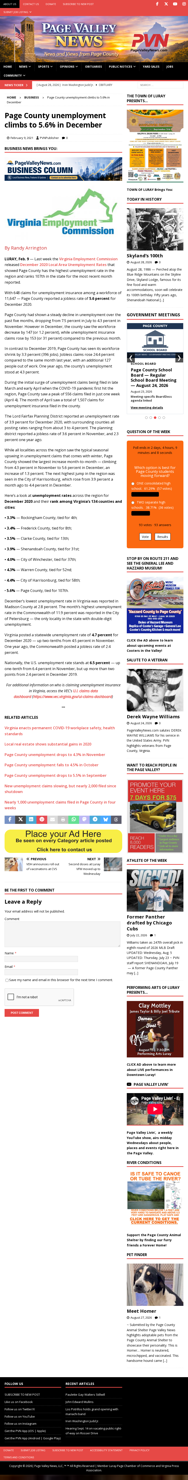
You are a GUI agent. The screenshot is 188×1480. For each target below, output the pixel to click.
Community (13, 75)
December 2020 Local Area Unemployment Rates (63, 264)
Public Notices (120, 67)
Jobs (169, 67)
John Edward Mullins (80, 1402)
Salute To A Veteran (147, 660)
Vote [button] (145, 537)
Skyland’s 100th (145, 256)
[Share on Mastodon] (84, 820)
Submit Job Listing (15, 12)
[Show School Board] (155, 417)
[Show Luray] (146, 417)
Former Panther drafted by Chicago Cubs (149, 923)
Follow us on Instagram (20, 1424)
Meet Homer (141, 1311)
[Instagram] (184, 4)
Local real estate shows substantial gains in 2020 (48, 744)
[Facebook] (157, 4)
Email (9, 966)
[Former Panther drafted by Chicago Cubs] (155, 890)
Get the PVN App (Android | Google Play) (33, 1438)
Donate (51, 4)
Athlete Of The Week (147, 860)
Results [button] (162, 537)
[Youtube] (175, 4)
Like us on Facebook (19, 1402)
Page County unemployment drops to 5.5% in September (56, 775)
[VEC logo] (63, 236)
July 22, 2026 (138, 935)
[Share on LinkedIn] (31, 820)
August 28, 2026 (141, 262)
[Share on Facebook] (10, 820)
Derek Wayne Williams (153, 716)
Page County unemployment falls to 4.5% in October (52, 764)
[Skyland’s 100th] (155, 229)
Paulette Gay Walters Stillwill (85, 1395)
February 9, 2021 (22, 138)
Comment (12, 919)
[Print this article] (63, 820)
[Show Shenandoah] (150, 417)
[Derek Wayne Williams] (155, 690)
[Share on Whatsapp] (73, 820)
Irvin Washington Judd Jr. (82, 1421)
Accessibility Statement (106, 1450)
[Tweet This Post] (20, 820)
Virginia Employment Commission (88, 258)
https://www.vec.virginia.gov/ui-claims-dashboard (72, 696)
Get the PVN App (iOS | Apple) (25, 1431)
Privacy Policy (139, 1450)
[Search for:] (160, 85)
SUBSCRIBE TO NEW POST (78, 4)
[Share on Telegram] (95, 820)
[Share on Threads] (116, 820)
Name (10, 953)
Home (7, 67)
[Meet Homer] (155, 1285)
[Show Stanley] (164, 417)
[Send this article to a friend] (52, 820)
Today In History (144, 199)
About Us (9, 4)
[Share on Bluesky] (105, 820)
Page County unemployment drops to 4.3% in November (55, 754)
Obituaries (93, 67)
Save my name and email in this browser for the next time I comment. (61, 980)
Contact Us (31, 4)
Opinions (67, 67)
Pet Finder (137, 1254)
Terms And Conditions (18, 1457)
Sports (43, 67)
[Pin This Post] (41, 820)
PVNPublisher (49, 138)
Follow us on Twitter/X (20, 1409)
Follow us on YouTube (20, 1416)
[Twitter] (166, 4)
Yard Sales (151, 67)
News (23, 67)
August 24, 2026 (141, 723)
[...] (162, 300)
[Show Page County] (159, 417)
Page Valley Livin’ (151, 1084)
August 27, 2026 (141, 1317)
